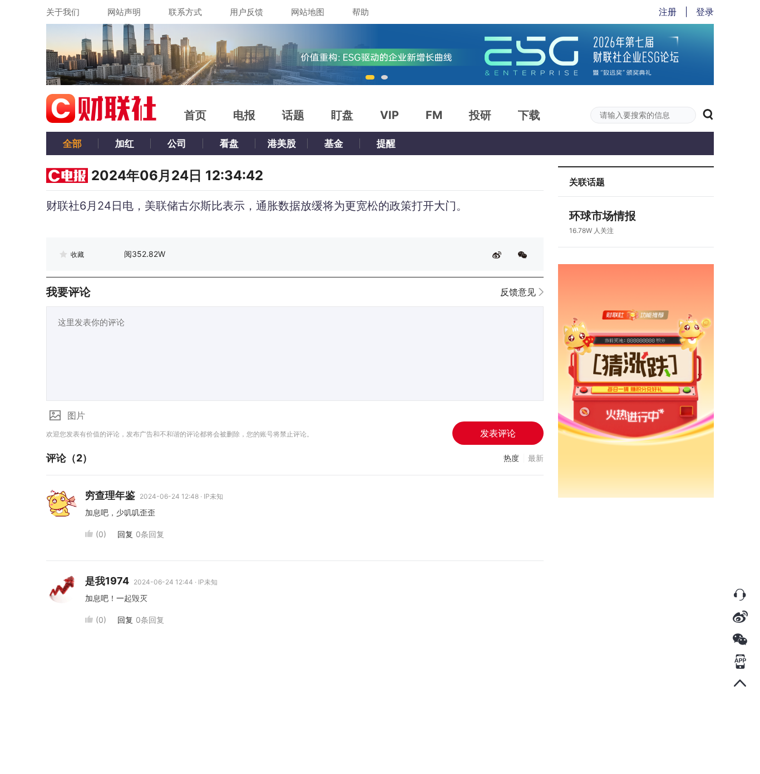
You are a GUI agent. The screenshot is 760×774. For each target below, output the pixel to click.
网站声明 (124, 12)
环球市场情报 (602, 215)
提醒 (386, 143)
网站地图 (307, 12)
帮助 (360, 12)
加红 (124, 143)
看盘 (229, 143)
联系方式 (185, 12)
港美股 (282, 143)
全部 (72, 143)
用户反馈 (246, 12)
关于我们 (63, 12)
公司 (176, 143)
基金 (333, 143)
